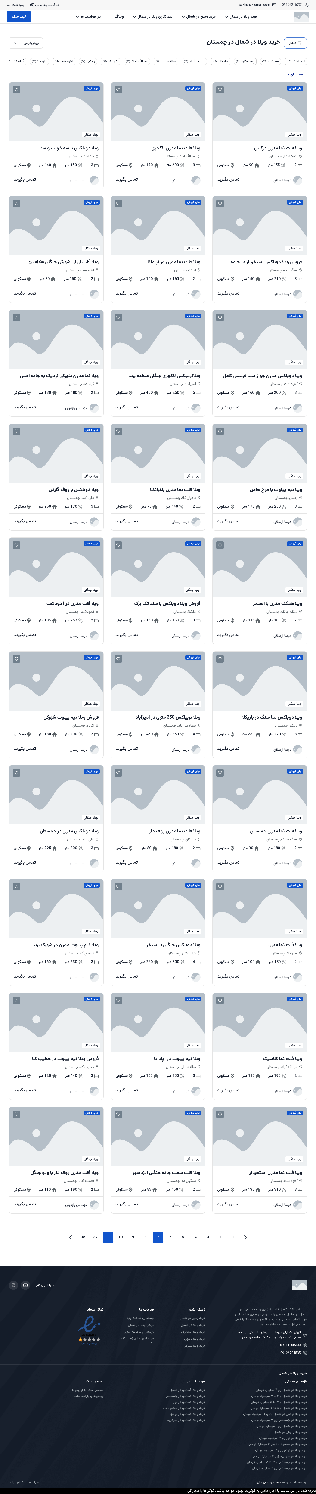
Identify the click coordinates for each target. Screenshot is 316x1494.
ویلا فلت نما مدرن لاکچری (176, 148)
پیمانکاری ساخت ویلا (140, 1318)
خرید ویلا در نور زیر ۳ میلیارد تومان (283, 1438)
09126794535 (290, 1353)
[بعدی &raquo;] (70, 1237)
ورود (21, 5)
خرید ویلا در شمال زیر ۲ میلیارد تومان (281, 1390)
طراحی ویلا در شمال (141, 1325)
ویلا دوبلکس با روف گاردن (74, 490)
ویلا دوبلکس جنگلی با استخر (173, 945)
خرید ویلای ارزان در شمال (290, 1432)
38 (83, 1237)
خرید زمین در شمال (201, 16)
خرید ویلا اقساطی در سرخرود (186, 1420)
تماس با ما (16, 1482)
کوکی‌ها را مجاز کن (200, 1490)
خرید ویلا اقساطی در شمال (187, 1390)
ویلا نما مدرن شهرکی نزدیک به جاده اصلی (59, 376)
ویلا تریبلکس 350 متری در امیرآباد (168, 717)
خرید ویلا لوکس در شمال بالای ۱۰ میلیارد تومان (275, 1414)
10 (120, 1237)
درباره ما (33, 1482)
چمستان (296, 74)
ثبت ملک (19, 16)
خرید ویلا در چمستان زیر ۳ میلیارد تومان (279, 1420)
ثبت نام (12, 5)
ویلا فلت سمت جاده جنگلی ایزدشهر (167, 1173)
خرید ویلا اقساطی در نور (189, 1402)
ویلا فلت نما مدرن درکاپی (278, 148)
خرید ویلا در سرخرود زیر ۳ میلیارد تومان (280, 1456)
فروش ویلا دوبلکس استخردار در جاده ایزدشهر (266, 262)
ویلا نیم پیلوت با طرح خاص (276, 490)
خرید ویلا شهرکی (194, 1345)
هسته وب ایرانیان (269, 1482)
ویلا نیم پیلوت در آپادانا (177, 1059)
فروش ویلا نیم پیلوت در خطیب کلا (65, 1059)
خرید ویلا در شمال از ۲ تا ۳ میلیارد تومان (279, 1396)
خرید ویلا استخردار (193, 1331)
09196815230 (292, 5)
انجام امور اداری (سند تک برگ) (138, 1341)
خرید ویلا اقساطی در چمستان (185, 1396)
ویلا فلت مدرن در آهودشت (72, 603)
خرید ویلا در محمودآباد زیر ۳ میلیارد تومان (277, 1444)
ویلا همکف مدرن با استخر (277, 603)
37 (95, 1237)
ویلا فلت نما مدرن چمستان (276, 831)
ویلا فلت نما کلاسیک (282, 1059)
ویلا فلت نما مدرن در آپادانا (174, 262)
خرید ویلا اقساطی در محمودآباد (184, 1408)
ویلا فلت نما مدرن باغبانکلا (175, 490)
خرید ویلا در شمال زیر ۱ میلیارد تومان (281, 1426)
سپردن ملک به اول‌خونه (88, 1390)
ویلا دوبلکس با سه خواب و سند (68, 148)
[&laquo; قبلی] (245, 1237)
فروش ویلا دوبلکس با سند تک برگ (167, 603)
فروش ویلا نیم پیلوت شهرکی (71, 717)
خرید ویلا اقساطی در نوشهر (187, 1414)
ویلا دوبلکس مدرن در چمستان (69, 831)
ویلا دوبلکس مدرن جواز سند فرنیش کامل (262, 376)
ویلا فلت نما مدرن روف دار (175, 831)
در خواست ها (90, 16)
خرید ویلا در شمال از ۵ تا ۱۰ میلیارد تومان (278, 1408)
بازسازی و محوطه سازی (139, 1331)
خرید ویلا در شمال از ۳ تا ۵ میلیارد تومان (279, 1402)
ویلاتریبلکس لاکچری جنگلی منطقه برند (164, 376)
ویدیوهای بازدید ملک (89, 1396)
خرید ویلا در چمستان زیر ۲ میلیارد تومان (279, 1468)
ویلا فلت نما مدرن (284, 945)
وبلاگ (119, 16)
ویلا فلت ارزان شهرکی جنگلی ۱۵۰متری (63, 262)
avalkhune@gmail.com (253, 5)
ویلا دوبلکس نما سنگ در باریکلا (272, 717)
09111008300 (290, 1345)
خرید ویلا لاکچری (194, 1338)
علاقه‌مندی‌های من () (44, 5)
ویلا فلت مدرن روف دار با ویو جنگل (65, 1173)
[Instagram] (13, 1285)
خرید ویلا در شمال (243, 16)
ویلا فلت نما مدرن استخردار (275, 1173)
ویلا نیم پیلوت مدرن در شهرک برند (65, 945)
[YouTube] (25, 1285)
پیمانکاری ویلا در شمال (155, 16)
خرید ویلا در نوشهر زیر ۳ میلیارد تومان (281, 1450)
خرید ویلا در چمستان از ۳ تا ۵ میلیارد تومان (277, 1462)
